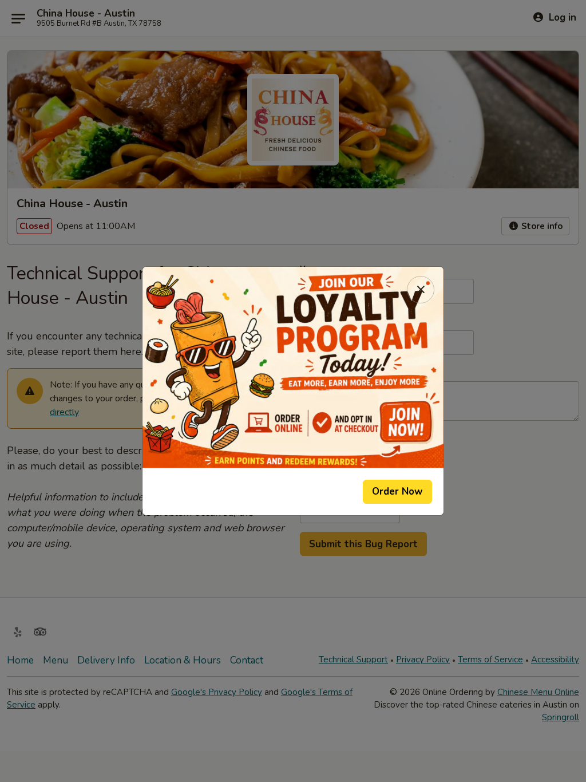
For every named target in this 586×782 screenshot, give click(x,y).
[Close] (420, 289)
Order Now (397, 491)
